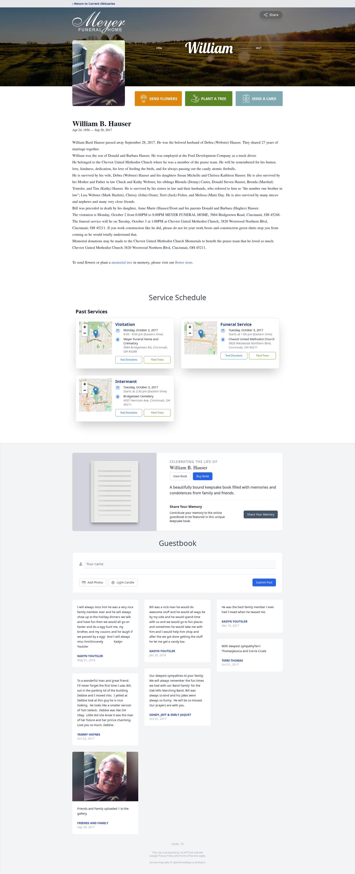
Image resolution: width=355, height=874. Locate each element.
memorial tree (122, 262)
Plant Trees (157, 359)
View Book (180, 476)
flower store (183, 262)
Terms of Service (188, 856)
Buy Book (202, 476)
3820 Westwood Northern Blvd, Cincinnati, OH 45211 (250, 345)
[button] (95, 334)
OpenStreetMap (182, 862)
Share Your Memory (260, 514)
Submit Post (264, 582)
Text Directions (128, 359)
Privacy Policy (166, 856)
